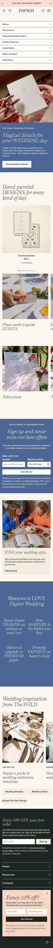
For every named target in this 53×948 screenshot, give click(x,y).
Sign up (43, 841)
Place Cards (8, 30)
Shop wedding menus (17, 164)
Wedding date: (35, 459)
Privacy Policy (8, 850)
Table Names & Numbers (14, 36)
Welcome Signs (9, 54)
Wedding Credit (40, 791)
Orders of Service (10, 42)
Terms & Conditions (37, 848)
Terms (28, 481)
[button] (47, 893)
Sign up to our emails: (10, 457)
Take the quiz (11, 570)
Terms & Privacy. (19, 928)
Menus (5, 24)
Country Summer (26, 256)
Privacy (36, 481)
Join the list (26, 472)
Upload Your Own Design (14, 801)
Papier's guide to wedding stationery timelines (17, 777)
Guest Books (8, 48)
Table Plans (7, 60)
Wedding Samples (14, 791)
